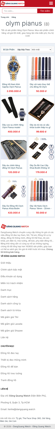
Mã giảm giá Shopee (12, 330)
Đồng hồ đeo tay (10, 353)
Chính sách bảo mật (11, 269)
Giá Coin (12, 421)
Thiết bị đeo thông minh (13, 359)
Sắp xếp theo (23, 49)
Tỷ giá (18, 418)
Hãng (14, 17)
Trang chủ (5, 17)
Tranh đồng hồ (8, 380)
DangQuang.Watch (22, 426)
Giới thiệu (6, 262)
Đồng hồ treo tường (11, 373)
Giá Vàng (46, 418)
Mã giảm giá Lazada (11, 323)
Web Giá (4, 421)
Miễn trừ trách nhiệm (12, 283)
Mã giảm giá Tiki (9, 317)
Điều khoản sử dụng (11, 276)
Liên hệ (4, 337)
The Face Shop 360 (32, 418)
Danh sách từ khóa (11, 310)
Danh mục (6, 289)
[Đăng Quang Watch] (15, 227)
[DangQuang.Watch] (17, 3)
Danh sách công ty (11, 303)
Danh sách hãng (9, 296)
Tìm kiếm (45, 10)
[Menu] (51, 3)
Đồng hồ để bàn (9, 366)
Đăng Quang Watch (42, 426)
